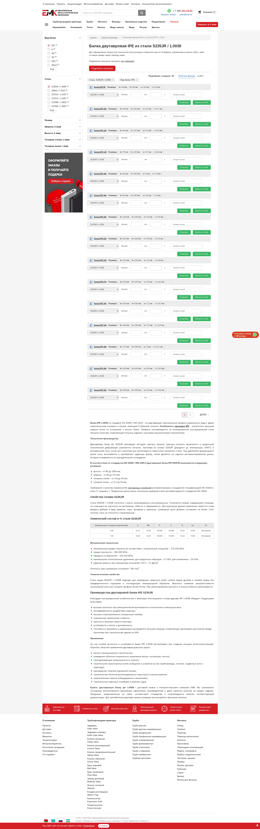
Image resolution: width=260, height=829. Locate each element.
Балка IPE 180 (100, 195)
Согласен (104, 826)
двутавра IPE (182, 426)
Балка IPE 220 (100, 239)
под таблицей (127, 61)
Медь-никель (117, 27)
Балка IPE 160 (100, 174)
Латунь (143, 27)
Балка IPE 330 (100, 325)
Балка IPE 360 (100, 347)
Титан (90, 27)
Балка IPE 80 (99, 87)
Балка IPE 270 (100, 282)
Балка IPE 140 (100, 152)
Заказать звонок (168, 14)
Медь (132, 27)
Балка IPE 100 (100, 109)
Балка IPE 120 (100, 131)
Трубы (89, 21)
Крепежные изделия (136, 21)
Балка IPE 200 (100, 217)
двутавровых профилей (140, 488)
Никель (101, 27)
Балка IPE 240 (100, 260)
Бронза (155, 27)
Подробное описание (102, 68)
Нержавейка (59, 27)
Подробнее (88, 825)
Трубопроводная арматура (67, 21)
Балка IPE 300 (100, 304)
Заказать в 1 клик (207, 24)
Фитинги (102, 21)
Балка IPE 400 (100, 368)
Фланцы (116, 21)
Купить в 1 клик (201, 102)
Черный (174, 21)
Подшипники (158, 21)
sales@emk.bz (185, 14)
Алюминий (76, 27)
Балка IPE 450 (100, 390)
